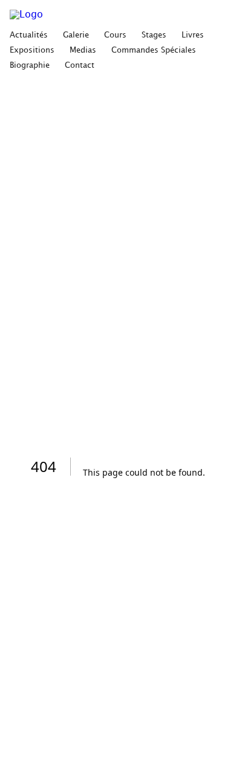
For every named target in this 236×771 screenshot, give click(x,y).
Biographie (30, 65)
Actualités (29, 35)
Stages (154, 35)
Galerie (76, 35)
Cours (115, 35)
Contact (79, 65)
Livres (193, 35)
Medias (83, 50)
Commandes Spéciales (153, 50)
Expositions (32, 50)
